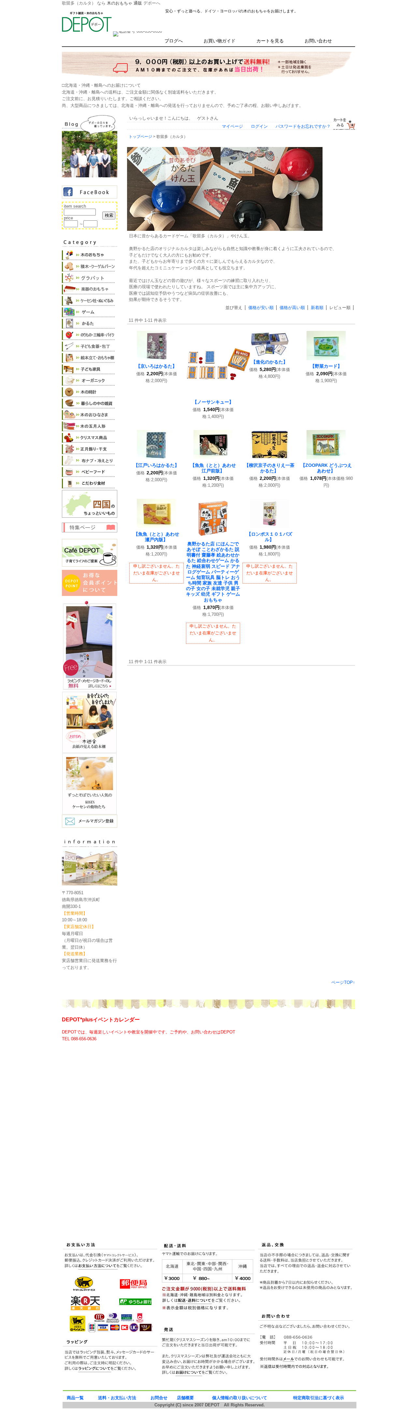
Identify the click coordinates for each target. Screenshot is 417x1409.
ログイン (259, 126)
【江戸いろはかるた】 (156, 465)
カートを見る (270, 40)
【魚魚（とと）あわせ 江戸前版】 (215, 468)
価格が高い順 (292, 307)
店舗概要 (185, 1397)
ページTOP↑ (343, 982)
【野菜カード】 (326, 366)
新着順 (317, 307)
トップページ (140, 136)
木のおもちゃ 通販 (124, 3)
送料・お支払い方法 (117, 1397)
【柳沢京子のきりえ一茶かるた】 (269, 468)
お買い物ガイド (220, 40)
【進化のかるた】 (269, 361)
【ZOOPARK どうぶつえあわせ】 (326, 468)
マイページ (232, 126)
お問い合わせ (318, 40)
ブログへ (174, 40)
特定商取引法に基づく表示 (318, 1397)
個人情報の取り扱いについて (239, 1397)
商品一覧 (75, 1397)
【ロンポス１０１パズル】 (269, 536)
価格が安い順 (261, 307)
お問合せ (159, 1397)
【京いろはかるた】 (156, 366)
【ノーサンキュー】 (213, 402)
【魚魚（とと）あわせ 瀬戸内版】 (159, 536)
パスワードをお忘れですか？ (303, 126)
